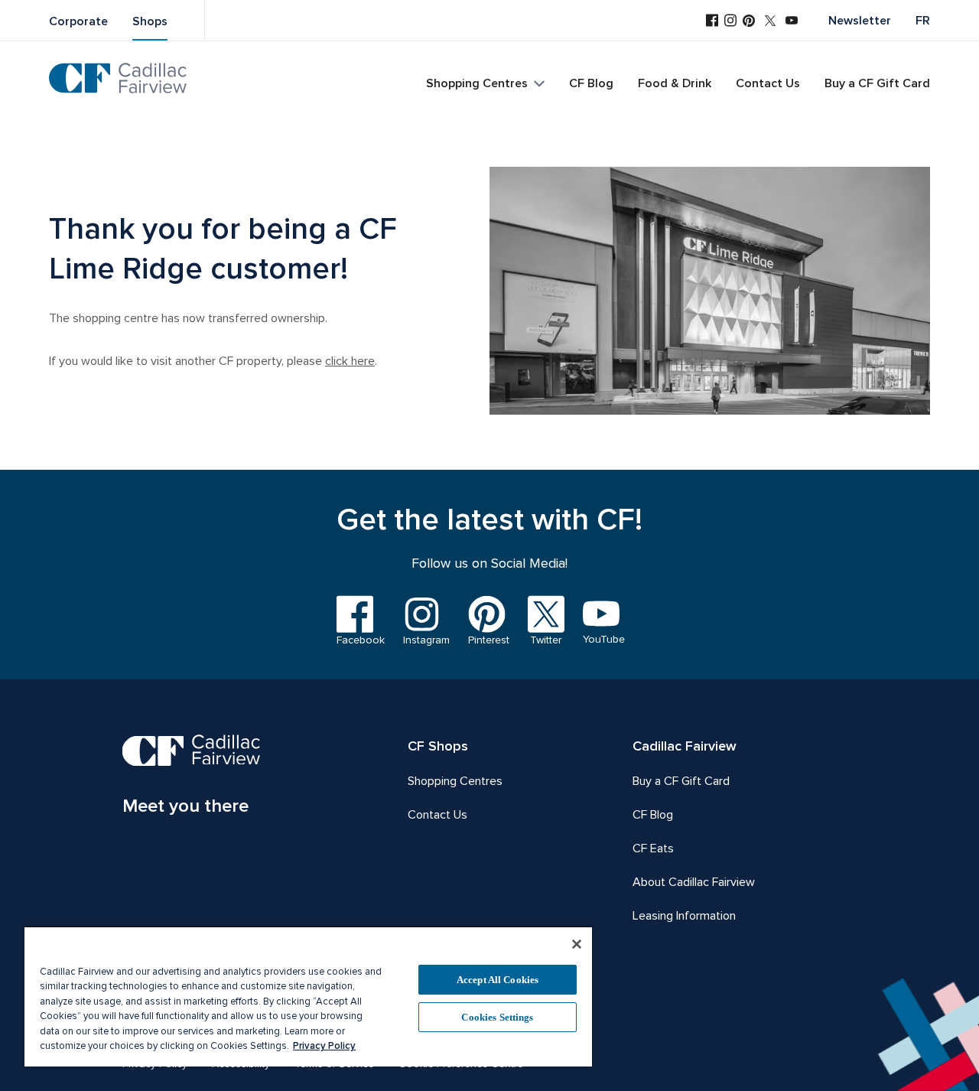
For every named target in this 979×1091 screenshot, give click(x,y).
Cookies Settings (497, 1017)
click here (350, 361)
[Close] (576, 944)
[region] (308, 996)
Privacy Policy (324, 1046)
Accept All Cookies (497, 979)
